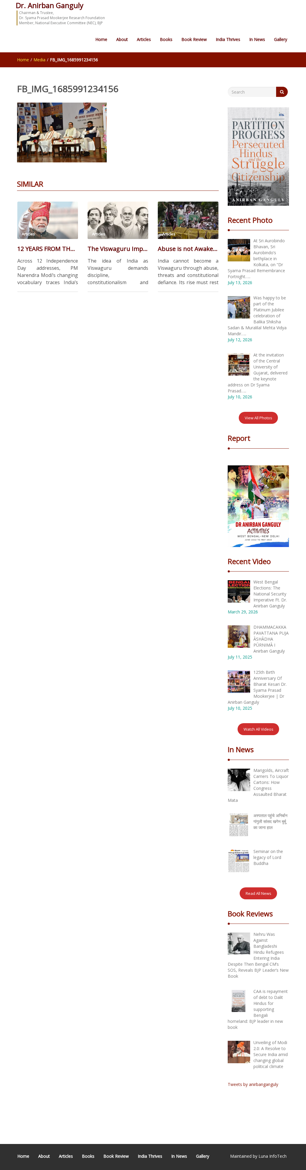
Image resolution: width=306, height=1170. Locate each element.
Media (39, 60)
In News (257, 39)
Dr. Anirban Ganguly (49, 5)
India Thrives (228, 39)
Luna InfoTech (272, 1156)
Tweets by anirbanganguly (253, 1084)
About (122, 39)
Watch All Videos (258, 729)
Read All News (258, 893)
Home (101, 39)
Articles (144, 39)
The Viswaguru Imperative (118, 249)
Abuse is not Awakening (188, 249)
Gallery (280, 39)
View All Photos (258, 418)
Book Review (194, 39)
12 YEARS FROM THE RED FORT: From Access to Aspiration (47, 249)
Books (166, 39)
